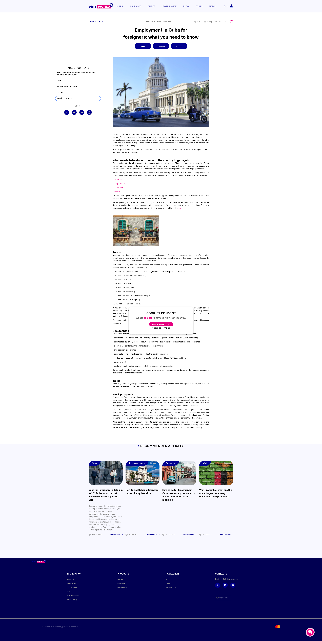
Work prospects (64, 98)
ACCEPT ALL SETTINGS (161, 324)
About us (70, 579)
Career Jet (118, 179)
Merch (212, 6)
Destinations (171, 587)
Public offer (71, 583)
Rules (119, 6)
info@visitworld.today (230, 579)
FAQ (68, 591)
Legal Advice (169, 6)
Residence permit (137, 463)
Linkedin (117, 191)
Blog (186, 6)
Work (143, 46)
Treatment (170, 463)
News (159, 21)
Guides (151, 6)
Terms (61, 81)
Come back (95, 22)
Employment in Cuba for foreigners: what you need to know (168, 21)
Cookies (148, 318)
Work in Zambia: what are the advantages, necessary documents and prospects (215, 493)
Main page (150, 21)
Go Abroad (118, 187)
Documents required (67, 87)
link (179, 208)
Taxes (60, 93)
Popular (179, 46)
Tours (199, 6)
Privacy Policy (72, 599)
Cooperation (72, 587)
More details (115, 534)
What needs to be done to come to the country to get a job (76, 74)
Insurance (135, 6)
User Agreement (73, 595)
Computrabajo (120, 183)
